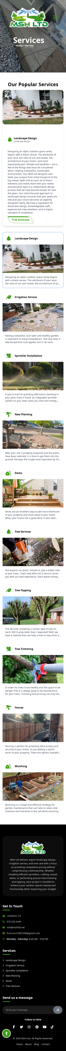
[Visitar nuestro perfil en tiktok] (52, 1027)
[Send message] (57, 1010)
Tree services (13, 986)
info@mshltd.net (16, 927)
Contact (45, 1044)
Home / (20, 45)
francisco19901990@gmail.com (23, 933)
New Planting (13, 975)
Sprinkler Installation (17, 970)
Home (19, 1044)
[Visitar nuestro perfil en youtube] (44, 1027)
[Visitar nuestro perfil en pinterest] (37, 1027)
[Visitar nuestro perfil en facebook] (14, 1027)
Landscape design (15, 960)
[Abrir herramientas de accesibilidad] (6, 1033)
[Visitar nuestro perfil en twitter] (21, 1027)
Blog (36, 1044)
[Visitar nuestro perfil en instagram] (29, 1027)
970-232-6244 (14, 921)
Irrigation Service (15, 965)
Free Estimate (20, 220)
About (28, 1044)
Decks (9, 980)
